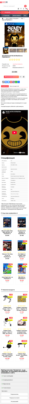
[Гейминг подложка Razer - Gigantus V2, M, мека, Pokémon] (21, 299)
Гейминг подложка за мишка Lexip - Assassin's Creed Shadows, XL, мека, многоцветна (22, 333)
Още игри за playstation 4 (10, 213)
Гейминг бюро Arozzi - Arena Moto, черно (21, 355)
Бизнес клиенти (16, 15)
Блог (25, 15)
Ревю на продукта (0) (14, 86)
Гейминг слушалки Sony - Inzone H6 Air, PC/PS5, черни (7, 355)
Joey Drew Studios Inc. (18, 64)
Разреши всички (14, 394)
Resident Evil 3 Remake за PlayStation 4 (22, 232)
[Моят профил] (23, 8)
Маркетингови (6, 384)
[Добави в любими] (20, 77)
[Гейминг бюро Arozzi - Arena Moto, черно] (21, 345)
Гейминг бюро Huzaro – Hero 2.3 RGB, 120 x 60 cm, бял (7, 333)
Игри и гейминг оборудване (12, 18)
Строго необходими (8, 376)
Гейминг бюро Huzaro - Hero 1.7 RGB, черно (7, 309)
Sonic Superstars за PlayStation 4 (7, 278)
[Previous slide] (4, 34)
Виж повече (4, 391)
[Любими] (21, 8)
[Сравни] (18, 8)
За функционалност (8, 380)
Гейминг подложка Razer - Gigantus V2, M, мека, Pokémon (21, 309)
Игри (22, 18)
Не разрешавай (14, 401)
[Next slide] (24, 34)
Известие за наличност (12, 76)
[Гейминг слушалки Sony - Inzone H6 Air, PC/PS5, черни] (7, 345)
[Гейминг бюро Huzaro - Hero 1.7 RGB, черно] (7, 299)
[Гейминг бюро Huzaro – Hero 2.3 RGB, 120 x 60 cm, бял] (7, 322)
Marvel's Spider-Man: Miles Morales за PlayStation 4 (7, 232)
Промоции (6, 15)
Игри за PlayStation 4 (7, 19)
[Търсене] (25, 6)
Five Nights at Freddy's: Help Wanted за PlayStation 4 (21, 256)
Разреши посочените (14, 397)
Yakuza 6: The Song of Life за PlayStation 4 (7, 255)
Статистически (6, 387)
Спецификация (5, 86)
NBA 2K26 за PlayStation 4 (21, 278)
